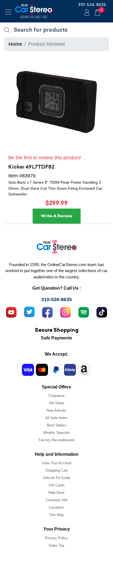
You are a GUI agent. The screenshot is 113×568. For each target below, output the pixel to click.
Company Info (57, 500)
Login (86, 13)
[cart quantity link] (97, 11)
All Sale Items (56, 418)
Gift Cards (57, 485)
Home (15, 44)
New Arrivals (56, 410)
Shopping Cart (56, 470)
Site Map (56, 515)
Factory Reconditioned (56, 440)
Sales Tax (56, 545)
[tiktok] (101, 311)
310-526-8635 (92, 4)
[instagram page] (65, 311)
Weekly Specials (56, 433)
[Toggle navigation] (8, 12)
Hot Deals (56, 403)
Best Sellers (56, 425)
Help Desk (56, 493)
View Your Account (57, 463)
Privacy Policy (56, 538)
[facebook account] (47, 311)
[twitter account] (29, 311)
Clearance (56, 396)
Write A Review (56, 216)
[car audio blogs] (83, 311)
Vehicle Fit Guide (56, 478)
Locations (56, 507)
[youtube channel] (11, 311)
